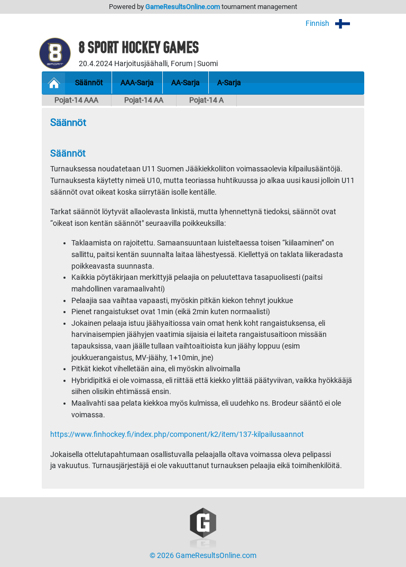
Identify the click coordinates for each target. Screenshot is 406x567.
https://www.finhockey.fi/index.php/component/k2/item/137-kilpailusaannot (177, 434)
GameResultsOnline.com (182, 7)
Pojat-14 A (206, 100)
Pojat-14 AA (143, 100)
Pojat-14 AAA (76, 100)
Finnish (318, 23)
